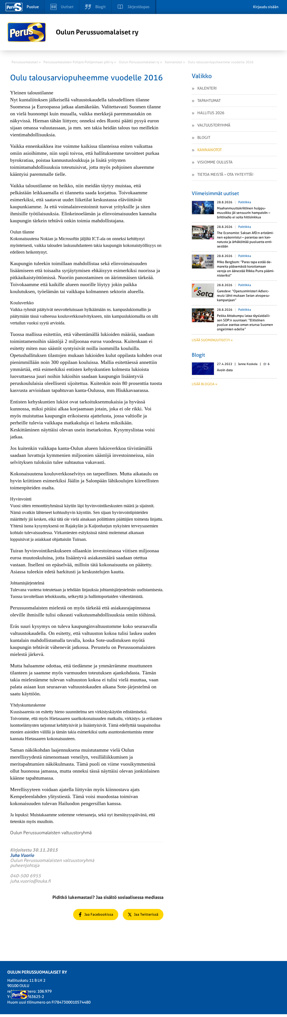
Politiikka (244, 202)
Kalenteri (207, 88)
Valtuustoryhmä (213, 125)
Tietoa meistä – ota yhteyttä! (225, 174)
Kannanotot (209, 150)
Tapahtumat (209, 100)
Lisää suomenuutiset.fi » (212, 340)
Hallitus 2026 (210, 113)
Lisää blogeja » (204, 384)
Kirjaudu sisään (266, 7)
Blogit (203, 137)
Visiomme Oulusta (215, 162)
